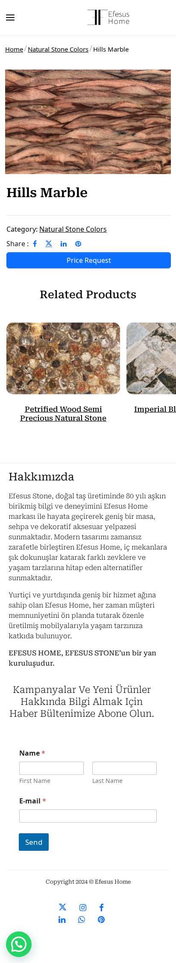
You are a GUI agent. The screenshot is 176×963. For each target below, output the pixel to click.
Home (14, 49)
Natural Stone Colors (58, 49)
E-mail (32, 801)
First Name (34, 780)
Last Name (107, 780)
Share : (17, 243)
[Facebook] (35, 243)
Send (33, 842)
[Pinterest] (78, 243)
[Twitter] (48, 243)
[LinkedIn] (64, 243)
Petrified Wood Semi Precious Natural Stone (63, 413)
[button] (19, 944)
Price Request (89, 260)
